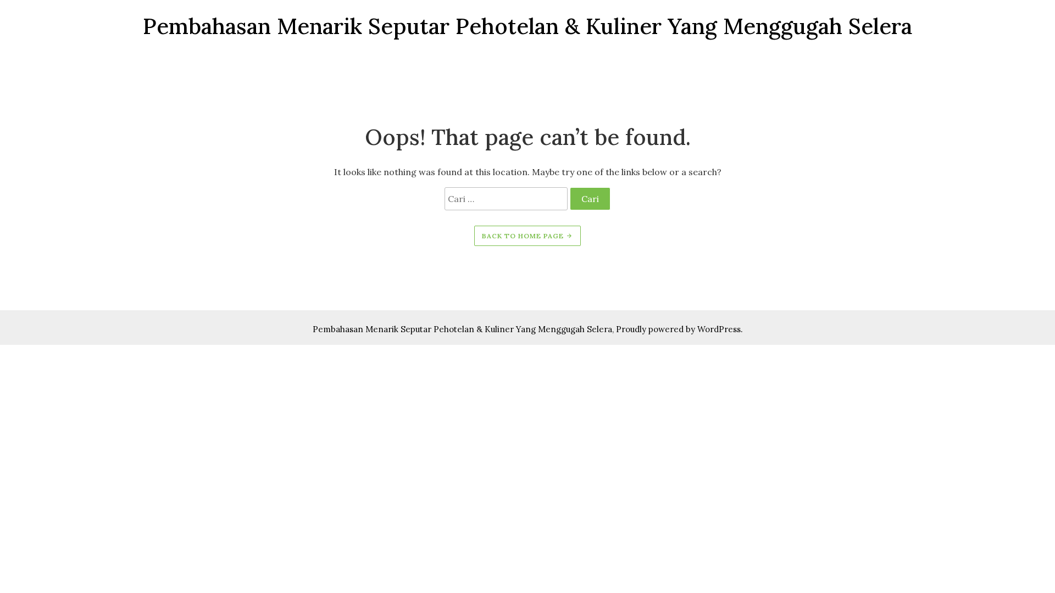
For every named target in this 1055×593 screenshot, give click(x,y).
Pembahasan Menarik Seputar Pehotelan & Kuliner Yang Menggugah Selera (462, 329)
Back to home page (524, 236)
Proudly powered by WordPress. (679, 329)
